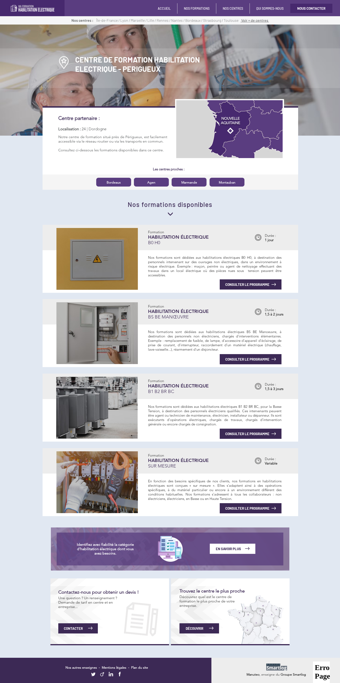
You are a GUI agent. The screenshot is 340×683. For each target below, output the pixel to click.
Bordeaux (193, 20)
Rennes (163, 20)
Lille (151, 20)
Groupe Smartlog (293, 674)
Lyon (124, 20)
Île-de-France (107, 20)
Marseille (138, 20)
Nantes (177, 20)
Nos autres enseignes (81, 667)
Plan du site (139, 667)
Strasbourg (212, 20)
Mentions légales (114, 667)
